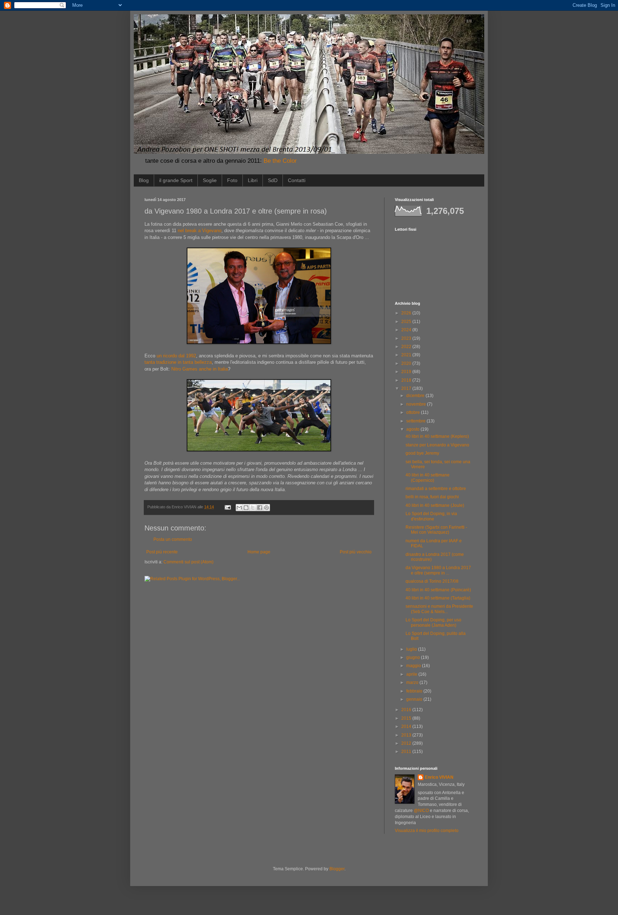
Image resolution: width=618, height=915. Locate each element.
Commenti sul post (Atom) (188, 561)
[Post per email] (227, 507)
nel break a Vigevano (199, 230)
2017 (406, 388)
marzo (413, 682)
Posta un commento (172, 539)
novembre (416, 404)
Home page (258, 551)
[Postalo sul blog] (246, 507)
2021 (406, 354)
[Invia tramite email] (239, 507)
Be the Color (280, 160)
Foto (232, 180)
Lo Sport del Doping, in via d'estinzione (431, 516)
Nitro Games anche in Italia (199, 369)
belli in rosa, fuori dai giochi (432, 496)
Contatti (296, 180)
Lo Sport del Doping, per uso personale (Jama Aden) (433, 622)
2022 (406, 346)
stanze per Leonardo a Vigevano (437, 444)
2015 (406, 718)
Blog (144, 180)
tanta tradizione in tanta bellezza (178, 362)
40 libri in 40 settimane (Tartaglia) (438, 598)
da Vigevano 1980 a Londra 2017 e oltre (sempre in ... (438, 570)
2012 (406, 743)
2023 (406, 338)
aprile (412, 674)
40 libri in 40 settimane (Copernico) (428, 478)
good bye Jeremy (422, 453)
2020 (406, 363)
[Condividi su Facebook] (259, 507)
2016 (406, 709)
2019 (406, 371)
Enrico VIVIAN (439, 777)
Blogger (336, 868)
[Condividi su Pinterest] (266, 507)
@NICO (421, 810)
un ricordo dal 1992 (176, 355)
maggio (414, 665)
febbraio (414, 691)
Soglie (210, 180)
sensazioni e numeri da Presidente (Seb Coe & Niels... (439, 609)
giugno (413, 657)
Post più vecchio (356, 551)
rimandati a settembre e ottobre (436, 488)
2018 (406, 380)
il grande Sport (175, 180)
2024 (406, 329)
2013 (406, 735)
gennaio (414, 699)
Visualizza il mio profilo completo (426, 830)
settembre (416, 421)
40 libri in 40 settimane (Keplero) (437, 436)
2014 (406, 726)
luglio (412, 649)
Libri (253, 180)
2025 (406, 321)
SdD (273, 180)
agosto (413, 429)
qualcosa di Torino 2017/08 (432, 581)
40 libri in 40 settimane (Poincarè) (438, 589)
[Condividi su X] (252, 507)
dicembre (416, 395)
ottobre (413, 412)
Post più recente (162, 551)
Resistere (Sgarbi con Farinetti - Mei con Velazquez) (436, 530)
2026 (406, 312)
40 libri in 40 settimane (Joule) (435, 505)
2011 (406, 751)
